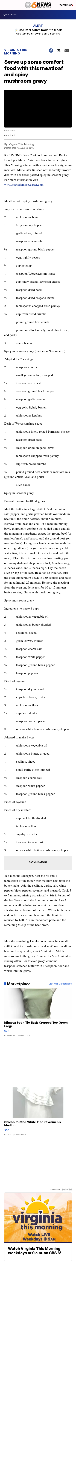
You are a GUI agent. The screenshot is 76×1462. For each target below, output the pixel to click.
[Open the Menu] (6, 5)
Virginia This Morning (15, 51)
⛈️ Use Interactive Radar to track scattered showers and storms (38, 31)
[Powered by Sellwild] (67, 1189)
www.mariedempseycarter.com (23, 184)
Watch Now (66, 5)
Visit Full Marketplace (60, 984)
